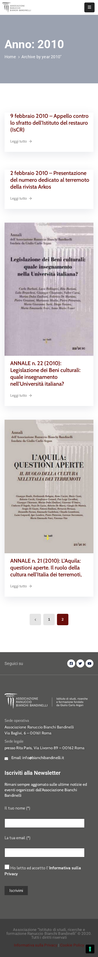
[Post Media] (49, 289)
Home (10, 56)
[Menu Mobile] (89, 7)
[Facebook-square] (71, 663)
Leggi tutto (18, 141)
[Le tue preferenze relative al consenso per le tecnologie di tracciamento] (90, 949)
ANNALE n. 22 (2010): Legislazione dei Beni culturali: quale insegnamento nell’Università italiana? (45, 373)
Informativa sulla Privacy (35, 945)
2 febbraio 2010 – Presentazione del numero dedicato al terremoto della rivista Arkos (49, 180)
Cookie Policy (72, 945)
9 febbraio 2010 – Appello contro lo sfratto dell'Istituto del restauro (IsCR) (49, 123)
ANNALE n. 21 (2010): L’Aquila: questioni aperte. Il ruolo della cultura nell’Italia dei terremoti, (46, 567)
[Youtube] (89, 663)
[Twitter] (80, 663)
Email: (37, 757)
